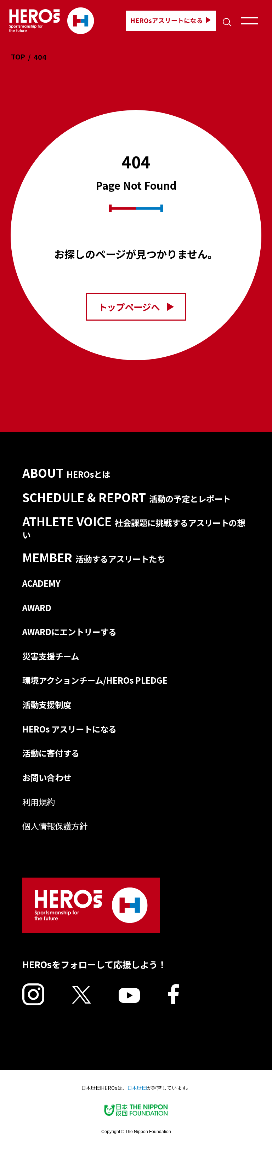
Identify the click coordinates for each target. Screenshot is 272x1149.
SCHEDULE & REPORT (126, 497)
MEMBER (93, 557)
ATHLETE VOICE (133, 527)
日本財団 (137, 1087)
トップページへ (129, 306)
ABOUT (66, 472)
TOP (18, 56)
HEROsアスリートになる (166, 20)
